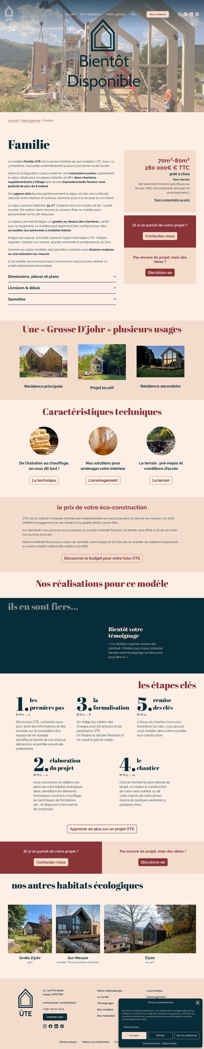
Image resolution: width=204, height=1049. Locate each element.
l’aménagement (156, 996)
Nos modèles (105, 1009)
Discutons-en (160, 272)
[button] (197, 1002)
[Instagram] (180, 14)
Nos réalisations (91, 14)
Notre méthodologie (109, 990)
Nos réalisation (106, 1015)
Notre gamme (116, 14)
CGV (116, 1042)
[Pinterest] (197, 14)
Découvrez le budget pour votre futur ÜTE (102, 558)
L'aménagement (103, 480)
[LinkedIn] (191, 14)
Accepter (134, 1035)
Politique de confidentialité (95, 1042)
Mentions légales (169, 1043)
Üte (133, 14)
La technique (44, 480)
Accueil (70, 14)
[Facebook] (185, 14)
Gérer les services (131, 1027)
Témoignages (105, 1003)
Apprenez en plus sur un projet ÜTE (102, 829)
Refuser (160, 1035)
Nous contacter (158, 14)
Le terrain (161, 480)
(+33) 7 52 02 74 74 (53, 1008)
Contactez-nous (160, 236)
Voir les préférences (186, 1035)
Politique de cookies (151, 1043)
